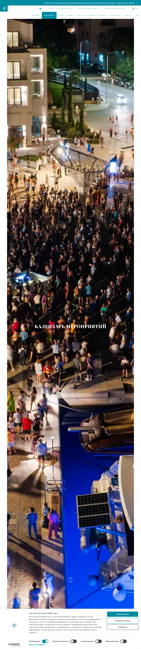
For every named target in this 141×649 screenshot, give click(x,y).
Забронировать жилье (88, 8)
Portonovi (35, 15)
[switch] (73, 641)
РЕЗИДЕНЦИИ (49, 15)
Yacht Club (81, 15)
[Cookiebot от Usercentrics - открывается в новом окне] (14, 644)
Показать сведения (37, 645)
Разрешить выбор (122, 621)
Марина (70, 15)
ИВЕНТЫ (128, 15)
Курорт (61, 15)
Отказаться (122, 627)
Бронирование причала (115, 8)
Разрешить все (123, 614)
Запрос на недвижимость (60, 8)
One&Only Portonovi (98, 15)
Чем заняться (116, 15)
